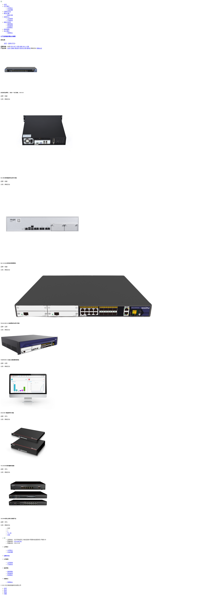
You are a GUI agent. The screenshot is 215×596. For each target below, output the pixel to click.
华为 (11, 46)
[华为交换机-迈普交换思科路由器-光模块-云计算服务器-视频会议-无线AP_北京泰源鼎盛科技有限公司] (1, 1)
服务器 (29, 48)
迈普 (17, 46)
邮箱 (5, 592)
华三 (14, 46)
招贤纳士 (10, 33)
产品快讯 (10, 20)
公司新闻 (10, 18)
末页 (8, 535)
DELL (24, 46)
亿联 (27, 46)
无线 (20, 48)
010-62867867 (18, 541)
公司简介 (10, 8)
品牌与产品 (11, 43)
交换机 (12, 48)
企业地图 (10, 10)
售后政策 (10, 25)
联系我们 (10, 27)
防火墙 (24, 48)
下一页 (9, 533)
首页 (5, 43)
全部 (8, 48)
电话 (5, 590)
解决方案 (10, 15)
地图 (5, 593)
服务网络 (10, 24)
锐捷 (20, 46)
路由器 (17, 48)
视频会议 (39, 48)
